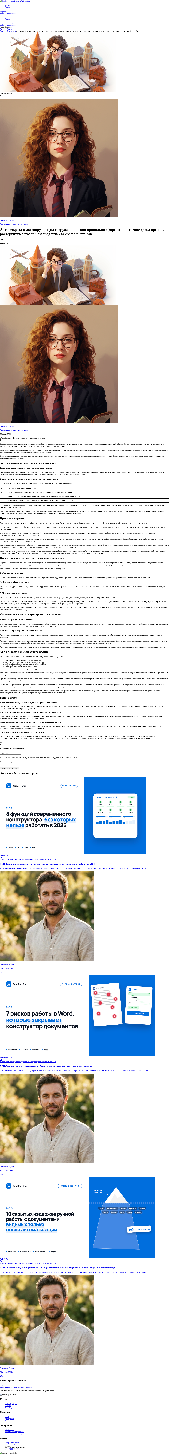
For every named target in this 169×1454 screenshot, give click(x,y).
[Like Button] (1, 742)
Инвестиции (9, 1421)
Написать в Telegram (8, 23)
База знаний (9, 1430)
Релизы (7, 7)
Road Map (8, 1408)
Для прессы (9, 1419)
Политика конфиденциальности (17, 1434)
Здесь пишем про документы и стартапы (16, 1387)
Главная (3, 31)
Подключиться (5, 1385)
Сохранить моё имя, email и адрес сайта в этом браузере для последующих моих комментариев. (40, 758)
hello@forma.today (12, 1443)
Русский (3, 29)
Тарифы (8, 1406)
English (10, 29)
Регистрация (10, 13)
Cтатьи (7, 5)
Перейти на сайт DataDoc (20, 1)
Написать (3, 11)
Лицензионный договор (14, 1432)
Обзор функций (11, 1404)
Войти (2, 13)
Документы (11, 31)
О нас (7, 1417)
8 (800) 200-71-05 (11, 1449)
